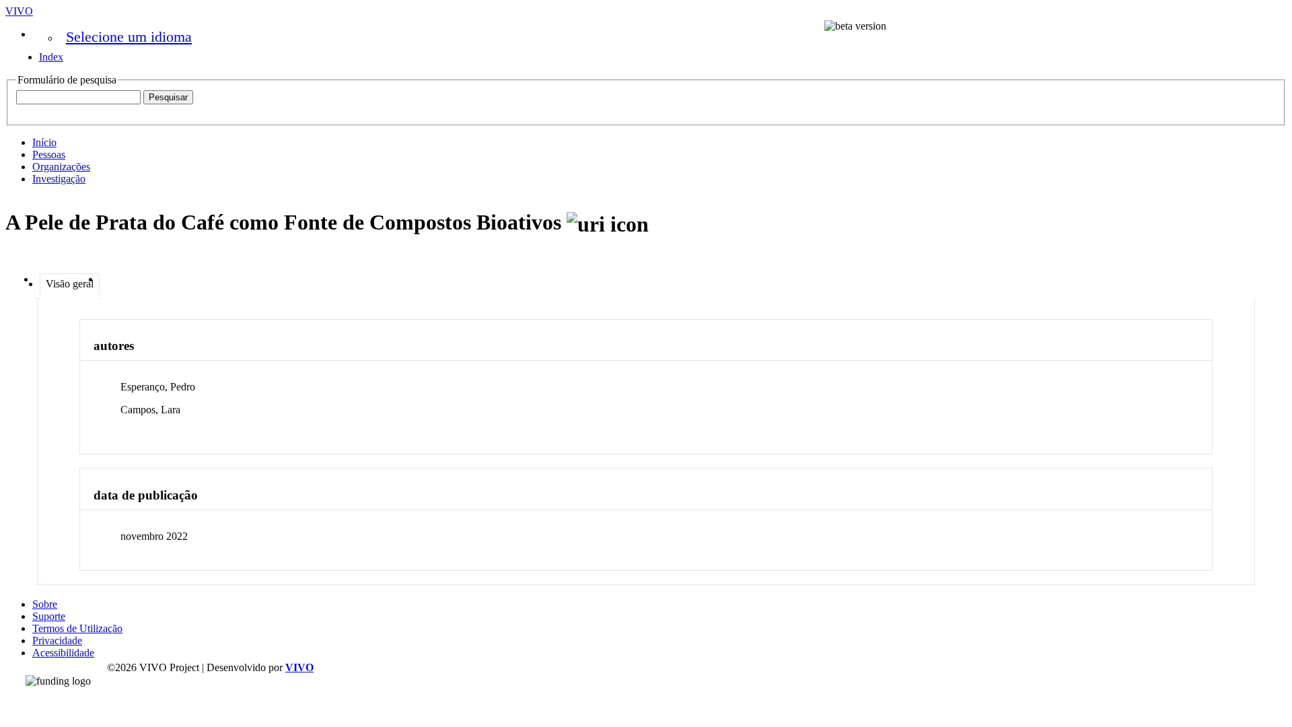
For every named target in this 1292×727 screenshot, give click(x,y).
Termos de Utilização (77, 628)
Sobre (44, 604)
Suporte (48, 616)
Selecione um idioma (129, 36)
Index (51, 57)
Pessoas (48, 154)
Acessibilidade (63, 652)
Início (44, 142)
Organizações (61, 166)
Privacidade (57, 640)
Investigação (58, 178)
